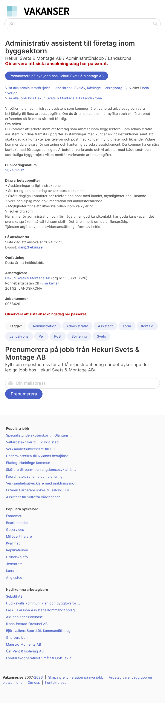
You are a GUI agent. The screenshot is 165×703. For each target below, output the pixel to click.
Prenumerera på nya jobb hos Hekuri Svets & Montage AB (57, 76)
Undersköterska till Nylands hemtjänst (37, 456)
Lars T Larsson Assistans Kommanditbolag (40, 610)
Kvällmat (13, 543)
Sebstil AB (14, 596)
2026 (38, 677)
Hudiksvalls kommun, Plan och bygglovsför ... (43, 603)
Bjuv (127, 88)
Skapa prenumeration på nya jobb (75, 677)
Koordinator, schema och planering (34, 476)
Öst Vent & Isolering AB (25, 651)
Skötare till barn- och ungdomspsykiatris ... (41, 469)
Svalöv (79, 88)
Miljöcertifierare (19, 536)
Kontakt (147, 326)
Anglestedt (15, 577)
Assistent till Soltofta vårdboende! (33, 497)
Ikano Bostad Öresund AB (26, 624)
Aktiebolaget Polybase (24, 617)
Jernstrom (14, 564)
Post (57, 336)
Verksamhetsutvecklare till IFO (30, 449)
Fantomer (13, 516)
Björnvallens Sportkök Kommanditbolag (38, 630)
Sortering (79, 336)
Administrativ (77, 326)
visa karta (49, 283)
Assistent (105, 326)
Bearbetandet (17, 523)
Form (127, 326)
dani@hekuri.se (30, 247)
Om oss (34, 682)
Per (41, 336)
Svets (101, 336)
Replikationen (17, 550)
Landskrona (19, 336)
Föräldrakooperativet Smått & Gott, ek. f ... (40, 658)
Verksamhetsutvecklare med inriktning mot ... (42, 483)
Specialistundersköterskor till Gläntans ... (39, 435)
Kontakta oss (55, 682)
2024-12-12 (14, 170)
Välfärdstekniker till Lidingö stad (32, 442)
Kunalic (11, 570)
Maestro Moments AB (23, 644)
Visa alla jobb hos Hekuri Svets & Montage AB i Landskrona (53, 98)
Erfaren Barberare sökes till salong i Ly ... (39, 490)
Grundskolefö (17, 557)
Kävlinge (94, 88)
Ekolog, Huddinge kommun (28, 463)
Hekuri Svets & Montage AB (27, 278)
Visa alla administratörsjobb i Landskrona (38, 88)
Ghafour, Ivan (17, 637)
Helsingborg (112, 88)
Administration (44, 326)
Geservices (15, 529)
